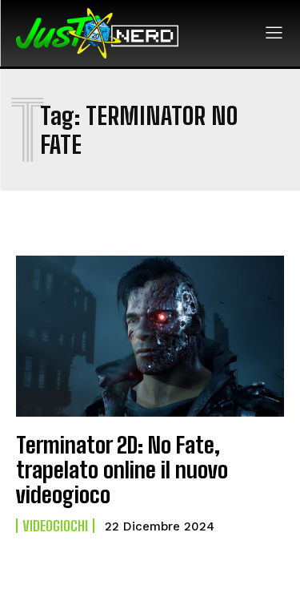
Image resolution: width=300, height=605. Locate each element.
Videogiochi (55, 525)
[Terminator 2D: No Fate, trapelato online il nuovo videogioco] (150, 336)
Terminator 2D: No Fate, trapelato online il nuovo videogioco (122, 469)
